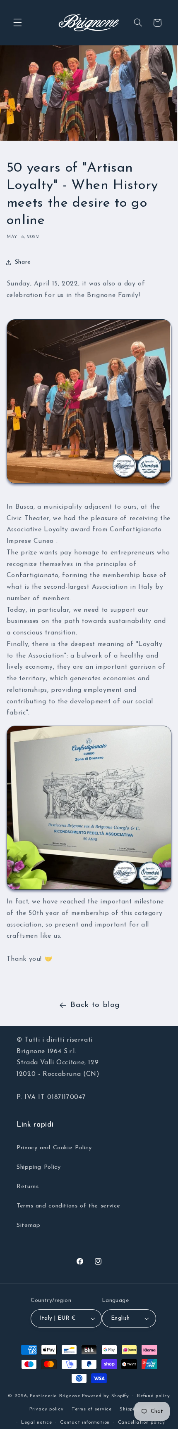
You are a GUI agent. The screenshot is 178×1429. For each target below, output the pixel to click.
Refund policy (153, 1396)
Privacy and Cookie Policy (54, 1148)
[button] (17, 22)
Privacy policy (46, 1409)
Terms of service (92, 1409)
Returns (27, 1187)
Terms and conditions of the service (68, 1206)
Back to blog (95, 1005)
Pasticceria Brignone (55, 1396)
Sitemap (28, 1225)
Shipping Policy (38, 1167)
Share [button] (23, 262)
